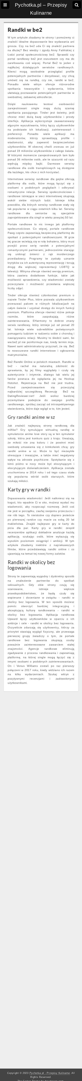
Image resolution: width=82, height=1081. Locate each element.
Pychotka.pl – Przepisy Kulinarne (41, 9)
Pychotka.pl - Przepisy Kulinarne (50, 1073)
